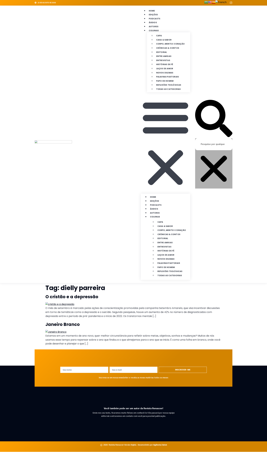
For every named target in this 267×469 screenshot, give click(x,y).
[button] (165, 143)
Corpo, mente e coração (170, 43)
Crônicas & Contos (167, 48)
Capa (159, 35)
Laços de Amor (164, 68)
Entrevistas (163, 60)
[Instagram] (231, 2)
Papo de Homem (165, 81)
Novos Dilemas (164, 72)
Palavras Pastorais (167, 76)
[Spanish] (213, 2)
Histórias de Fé (164, 64)
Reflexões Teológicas (168, 85)
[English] (210, 2)
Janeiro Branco (62, 324)
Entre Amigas (163, 56)
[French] (221, 2)
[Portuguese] (206, 2)
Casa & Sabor (164, 39)
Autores (153, 26)
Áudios (153, 22)
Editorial (161, 52)
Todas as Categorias (168, 89)
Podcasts (154, 18)
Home (152, 10)
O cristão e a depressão (71, 297)
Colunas (154, 30)
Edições (153, 14)
